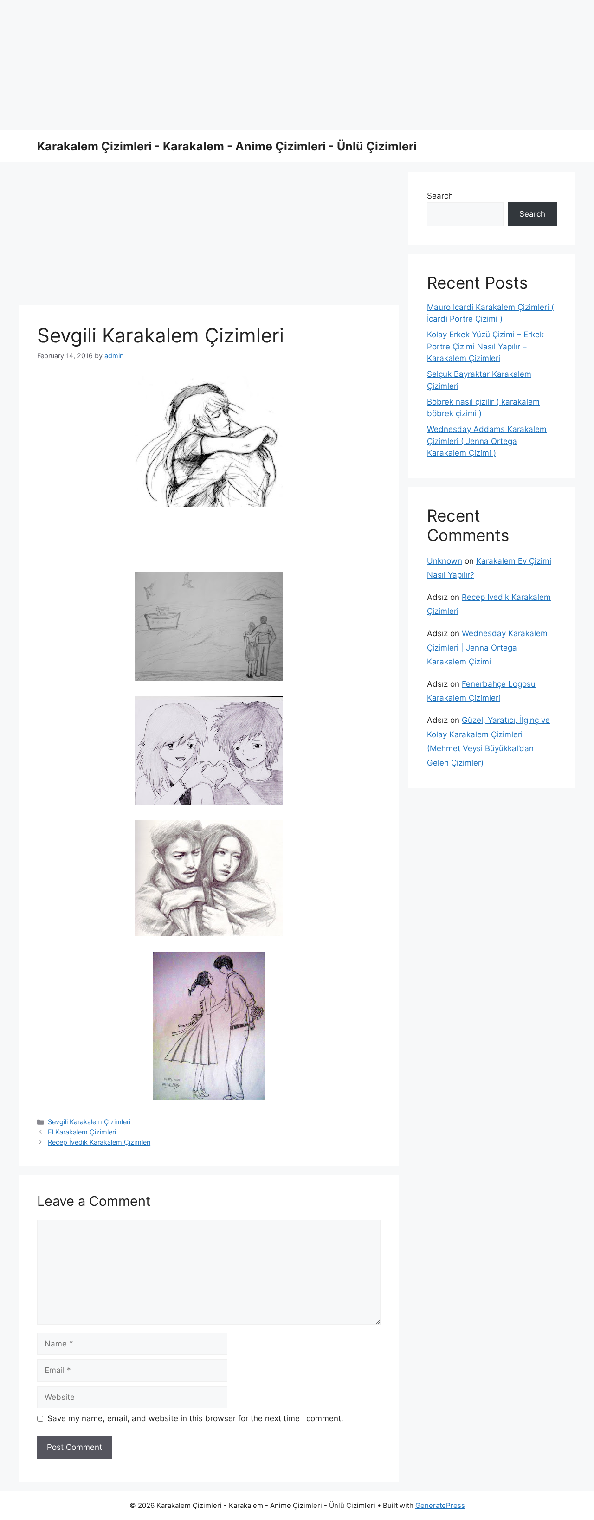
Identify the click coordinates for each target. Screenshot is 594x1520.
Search (440, 195)
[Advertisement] (278, 65)
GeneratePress (440, 1505)
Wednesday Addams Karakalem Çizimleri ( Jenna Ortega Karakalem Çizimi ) (487, 441)
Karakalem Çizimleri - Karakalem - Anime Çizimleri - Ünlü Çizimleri (227, 146)
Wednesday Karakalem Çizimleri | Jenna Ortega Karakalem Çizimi (487, 647)
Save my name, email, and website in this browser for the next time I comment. (195, 1418)
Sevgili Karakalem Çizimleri (89, 1122)
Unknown (444, 561)
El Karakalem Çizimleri (82, 1132)
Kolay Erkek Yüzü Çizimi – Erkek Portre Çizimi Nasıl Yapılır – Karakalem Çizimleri (485, 346)
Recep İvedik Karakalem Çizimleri (99, 1142)
